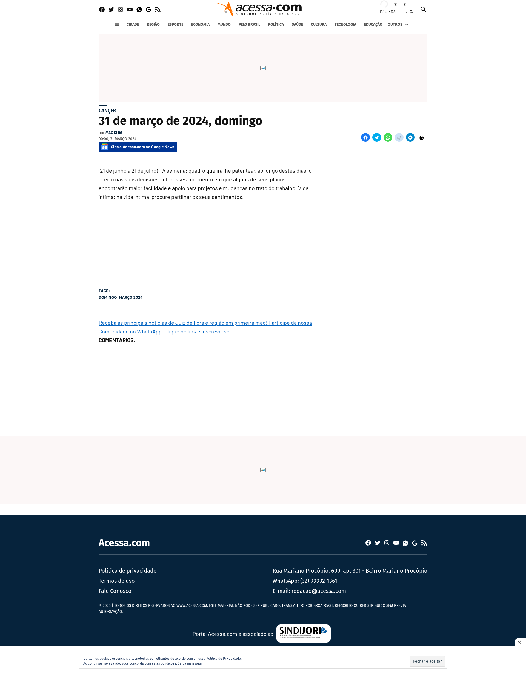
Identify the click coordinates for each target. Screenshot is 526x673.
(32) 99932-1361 (318, 581)
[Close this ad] (520, 642)
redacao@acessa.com (318, 591)
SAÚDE (297, 24)
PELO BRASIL (249, 24)
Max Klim (113, 132)
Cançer (107, 111)
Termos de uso (117, 581)
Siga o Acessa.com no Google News (143, 146)
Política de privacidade (127, 570)
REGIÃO (153, 24)
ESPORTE (175, 24)
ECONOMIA (200, 24)
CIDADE (133, 24)
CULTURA (319, 24)
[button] (365, 137)
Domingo (108, 297)
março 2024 (130, 297)
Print (421, 137)
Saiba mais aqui (190, 663)
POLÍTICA (276, 24)
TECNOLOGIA (345, 24)
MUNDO (224, 24)
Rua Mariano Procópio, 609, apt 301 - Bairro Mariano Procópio (350, 570)
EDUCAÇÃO (373, 24)
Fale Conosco (115, 591)
